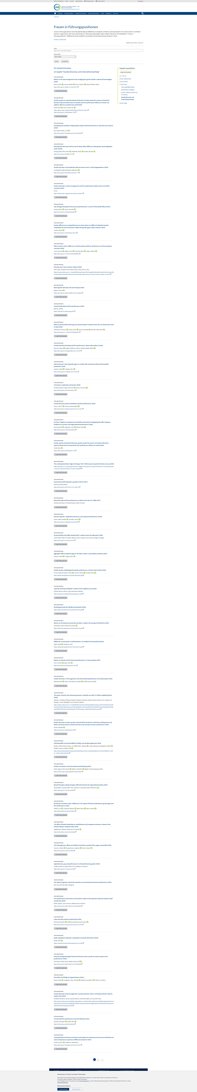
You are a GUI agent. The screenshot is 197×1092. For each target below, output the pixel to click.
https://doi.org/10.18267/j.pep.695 (64, 311)
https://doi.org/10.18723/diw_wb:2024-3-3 (67, 173)
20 (138, 42)
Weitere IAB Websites (58, 1)
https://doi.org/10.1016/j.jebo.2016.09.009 (67, 522)
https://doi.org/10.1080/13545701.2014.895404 (68, 906)
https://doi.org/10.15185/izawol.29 (65, 730)
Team (102, 13)
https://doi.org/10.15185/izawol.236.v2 (66, 233)
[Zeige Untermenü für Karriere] (111, 13)
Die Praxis (124, 84)
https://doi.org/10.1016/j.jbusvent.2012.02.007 (68, 1045)
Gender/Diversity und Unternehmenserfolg (127, 98)
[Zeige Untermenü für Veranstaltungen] (86, 13)
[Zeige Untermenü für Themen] (62, 13)
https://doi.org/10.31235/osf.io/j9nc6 (65, 430)
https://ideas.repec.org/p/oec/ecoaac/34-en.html (69, 193)
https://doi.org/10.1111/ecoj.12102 (65, 869)
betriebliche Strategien (127, 90)
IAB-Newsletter (78, 1)
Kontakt (72, 1)
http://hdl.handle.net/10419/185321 (65, 390)
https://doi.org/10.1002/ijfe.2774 (64, 154)
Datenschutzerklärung (62, 1082)
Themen (59, 13)
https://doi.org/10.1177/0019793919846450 (67, 254)
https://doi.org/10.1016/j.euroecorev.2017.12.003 (69, 409)
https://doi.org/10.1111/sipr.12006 (64, 790)
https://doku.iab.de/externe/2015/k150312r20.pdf (69, 628)
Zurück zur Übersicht (60, 39)
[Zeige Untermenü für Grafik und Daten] (99, 13)
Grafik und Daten (93, 13)
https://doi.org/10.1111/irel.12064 (64, 851)
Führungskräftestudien (128, 87)
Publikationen (68, 13)
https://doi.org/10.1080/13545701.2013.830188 (68, 964)
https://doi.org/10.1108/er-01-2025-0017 (66, 87)
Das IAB (115, 13)
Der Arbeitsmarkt (126, 79)
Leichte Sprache (101, 1)
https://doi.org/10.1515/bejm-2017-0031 (66, 372)
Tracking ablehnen (76, 1089)
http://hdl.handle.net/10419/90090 (65, 1024)
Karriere (108, 13)
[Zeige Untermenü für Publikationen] (73, 13)
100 (142, 42)
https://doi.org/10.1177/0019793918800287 (67, 332)
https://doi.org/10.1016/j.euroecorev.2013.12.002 (69, 924)
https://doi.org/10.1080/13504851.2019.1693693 (68, 293)
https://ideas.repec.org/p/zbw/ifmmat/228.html (68, 772)
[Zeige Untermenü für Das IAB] (118, 13)
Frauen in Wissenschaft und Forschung (129, 93)
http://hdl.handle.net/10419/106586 (65, 832)
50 (140, 42)
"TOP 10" (124, 76)
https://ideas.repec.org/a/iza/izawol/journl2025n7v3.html (71, 110)
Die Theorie (124, 81)
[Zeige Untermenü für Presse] (68, 1)
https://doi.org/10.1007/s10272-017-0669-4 (67, 487)
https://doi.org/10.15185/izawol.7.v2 (65, 451)
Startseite (55, 13)
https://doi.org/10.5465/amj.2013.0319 (66, 665)
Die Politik (124, 103)
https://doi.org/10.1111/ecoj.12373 (65, 540)
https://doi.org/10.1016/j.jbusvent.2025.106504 (68, 133)
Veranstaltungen (80, 13)
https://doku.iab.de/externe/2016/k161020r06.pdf (69, 575)
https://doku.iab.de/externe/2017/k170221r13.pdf (69, 647)
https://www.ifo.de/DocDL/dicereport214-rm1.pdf (69, 943)
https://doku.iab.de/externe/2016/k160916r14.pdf (69, 610)
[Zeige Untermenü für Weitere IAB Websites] (64, 1)
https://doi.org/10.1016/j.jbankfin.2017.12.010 (68, 351)
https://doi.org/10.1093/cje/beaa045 (65, 212)
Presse (66, 1)
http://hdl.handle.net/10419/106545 (65, 811)
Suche (55, 48)
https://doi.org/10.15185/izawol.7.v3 (65, 112)
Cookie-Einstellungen (84, 1081)
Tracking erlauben (63, 1089)
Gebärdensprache (90, 1)
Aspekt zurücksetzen (125, 72)
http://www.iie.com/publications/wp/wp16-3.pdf (69, 594)
